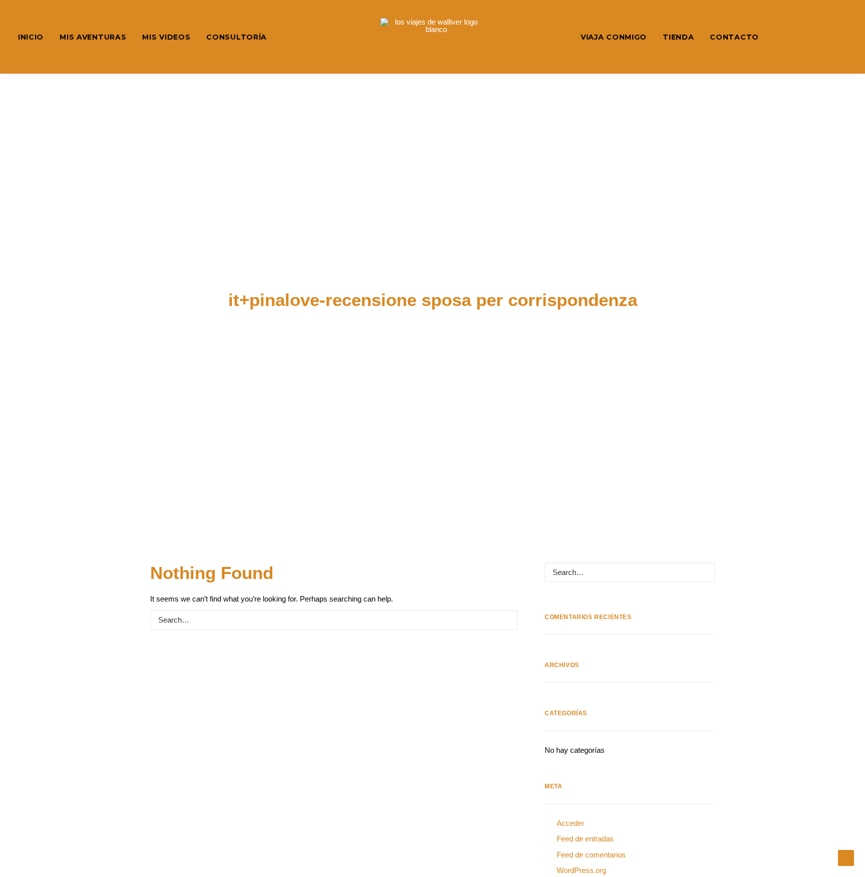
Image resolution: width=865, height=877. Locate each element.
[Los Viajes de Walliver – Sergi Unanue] (432, 37)
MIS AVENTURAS (93, 37)
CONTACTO (734, 37)
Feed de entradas (585, 838)
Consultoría (236, 37)
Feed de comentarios (591, 854)
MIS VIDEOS (166, 37)
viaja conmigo (614, 37)
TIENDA (678, 37)
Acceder (570, 823)
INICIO (31, 37)
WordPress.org (581, 870)
